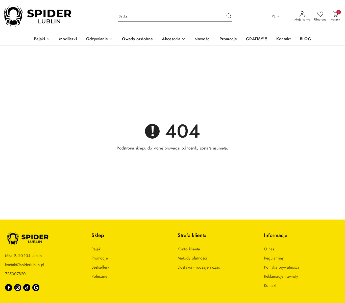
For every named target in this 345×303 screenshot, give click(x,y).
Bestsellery (100, 267)
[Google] (35, 287)
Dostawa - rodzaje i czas (199, 267)
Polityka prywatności (281, 267)
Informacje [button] (275, 235)
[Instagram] (17, 287)
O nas (269, 249)
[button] (42, 39)
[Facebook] (8, 287)
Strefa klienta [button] (192, 235)
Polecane (99, 276)
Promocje (99, 258)
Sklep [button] (97, 235)
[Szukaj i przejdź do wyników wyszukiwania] (228, 16)
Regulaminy (274, 258)
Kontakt (270, 285)
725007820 (15, 274)
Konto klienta (189, 249)
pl (274, 16)
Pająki (96, 249)
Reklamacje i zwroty (281, 276)
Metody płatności (192, 258)
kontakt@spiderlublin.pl (24, 265)
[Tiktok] (26, 287)
